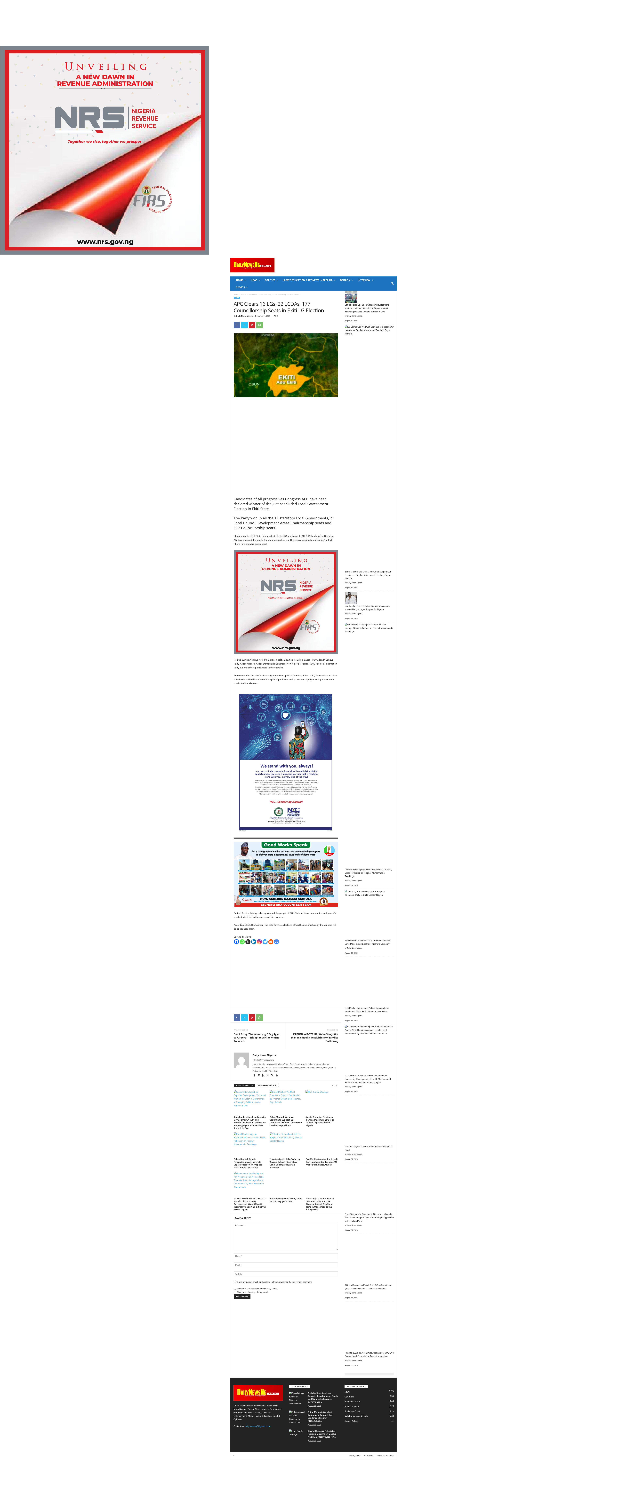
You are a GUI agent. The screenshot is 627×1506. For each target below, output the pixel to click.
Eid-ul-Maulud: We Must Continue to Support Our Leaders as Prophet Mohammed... (320, 1416)
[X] (244, 325)
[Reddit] (270, 941)
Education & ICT (352, 1401)
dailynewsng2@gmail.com (257, 1426)
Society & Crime (352, 1411)
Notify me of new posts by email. (252, 1292)
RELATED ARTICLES (244, 1085)
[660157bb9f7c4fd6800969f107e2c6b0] (313, 150)
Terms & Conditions (385, 1455)
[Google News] (276, 941)
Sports (240, 287)
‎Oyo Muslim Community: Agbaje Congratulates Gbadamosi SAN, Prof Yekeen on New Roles (321, 1162)
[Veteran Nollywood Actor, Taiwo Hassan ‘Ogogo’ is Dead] (286, 1184)
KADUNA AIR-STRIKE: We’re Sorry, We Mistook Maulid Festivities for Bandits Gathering (314, 1037)
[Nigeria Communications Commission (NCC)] (286, 764)
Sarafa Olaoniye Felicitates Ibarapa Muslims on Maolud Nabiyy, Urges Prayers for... (322, 1433)
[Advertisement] (98, 23)
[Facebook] (237, 325)
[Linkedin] (253, 941)
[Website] (277, 1076)
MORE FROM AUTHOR (266, 1085)
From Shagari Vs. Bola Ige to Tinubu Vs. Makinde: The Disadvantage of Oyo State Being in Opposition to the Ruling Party (319, 1204)
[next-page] (336, 1085)
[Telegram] (265, 941)
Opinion (345, 280)
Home (239, 280)
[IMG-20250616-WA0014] (286, 874)
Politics (270, 280)
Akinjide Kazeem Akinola (356, 1416)
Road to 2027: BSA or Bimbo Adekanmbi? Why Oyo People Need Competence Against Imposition (369, 1354)
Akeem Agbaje (351, 1421)
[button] (392, 283)
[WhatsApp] (259, 325)
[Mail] (268, 1076)
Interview (364, 280)
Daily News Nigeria (244, 316)
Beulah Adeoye (352, 1406)
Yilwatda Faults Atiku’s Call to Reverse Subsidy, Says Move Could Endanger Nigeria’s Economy (285, 1163)
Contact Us (368, 1455)
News (254, 280)
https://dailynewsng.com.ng (263, 1060)
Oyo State (349, 1396)
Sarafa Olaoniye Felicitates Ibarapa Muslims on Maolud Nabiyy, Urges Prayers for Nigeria (319, 1121)
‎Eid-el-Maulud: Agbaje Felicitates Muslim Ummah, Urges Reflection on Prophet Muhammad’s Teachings (248, 1163)
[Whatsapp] (242, 941)
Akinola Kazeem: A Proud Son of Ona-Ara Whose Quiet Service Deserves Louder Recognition (368, 1287)
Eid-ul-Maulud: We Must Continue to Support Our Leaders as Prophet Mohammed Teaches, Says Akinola (286, 1121)
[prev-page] (332, 1085)
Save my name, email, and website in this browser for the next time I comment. (274, 1282)
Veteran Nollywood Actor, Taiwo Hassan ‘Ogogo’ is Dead (286, 1200)
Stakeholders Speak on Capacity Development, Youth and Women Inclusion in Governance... (323, 1397)
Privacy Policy (355, 1455)
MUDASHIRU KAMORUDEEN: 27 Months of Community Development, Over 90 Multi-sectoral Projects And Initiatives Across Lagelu (250, 1204)
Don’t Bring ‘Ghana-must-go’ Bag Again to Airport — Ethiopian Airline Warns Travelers (257, 1037)
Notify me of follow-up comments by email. (257, 1288)
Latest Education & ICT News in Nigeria (307, 280)
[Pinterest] (252, 325)
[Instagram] (259, 941)
